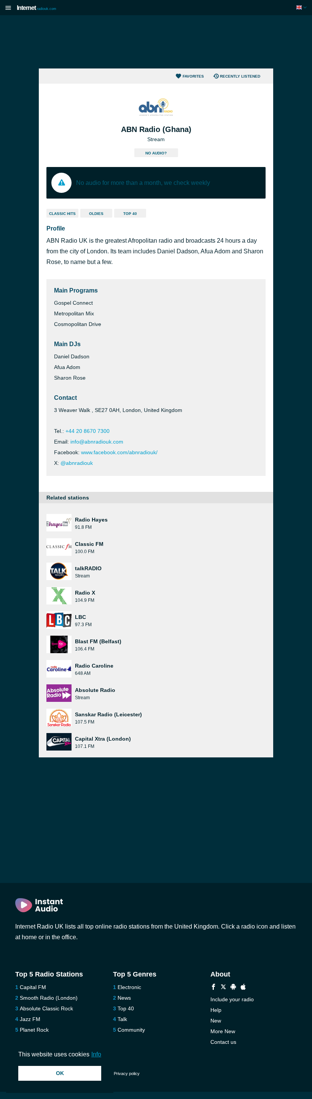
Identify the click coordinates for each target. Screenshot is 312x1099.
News (124, 998)
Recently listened (240, 76)
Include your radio (232, 999)
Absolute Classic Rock (46, 1008)
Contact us (223, 1042)
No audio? (156, 153)
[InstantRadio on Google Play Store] (233, 987)
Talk (122, 1019)
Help (215, 1010)
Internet (36, 8)
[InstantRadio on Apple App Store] (243, 987)
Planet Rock (34, 1030)
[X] (223, 987)
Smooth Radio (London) (49, 998)
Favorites (193, 76)
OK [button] (60, 1073)
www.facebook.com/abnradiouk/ (119, 452)
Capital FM (33, 987)
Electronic (129, 987)
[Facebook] (213, 987)
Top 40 (130, 214)
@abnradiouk (76, 463)
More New (222, 1031)
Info (96, 1054)
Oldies (96, 214)
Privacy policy (127, 1073)
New (215, 1021)
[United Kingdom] (302, 7)
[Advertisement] (156, 42)
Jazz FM (30, 1019)
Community (131, 1030)
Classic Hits (62, 214)
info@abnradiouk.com (96, 442)
